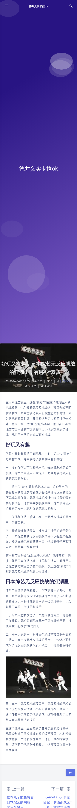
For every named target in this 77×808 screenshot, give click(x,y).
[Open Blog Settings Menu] (68, 797)
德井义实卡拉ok (38, 6)
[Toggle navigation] (71, 6)
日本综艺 (65, 381)
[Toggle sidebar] (6, 6)
